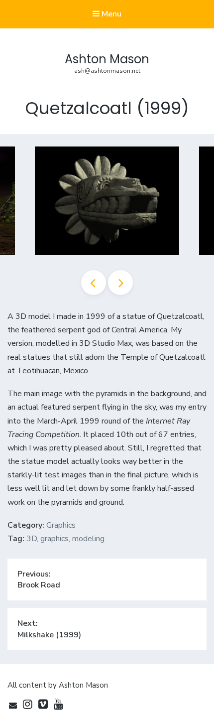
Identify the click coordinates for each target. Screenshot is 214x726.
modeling (88, 538)
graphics (54, 538)
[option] (107, 200)
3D (31, 538)
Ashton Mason (107, 59)
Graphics (61, 525)
